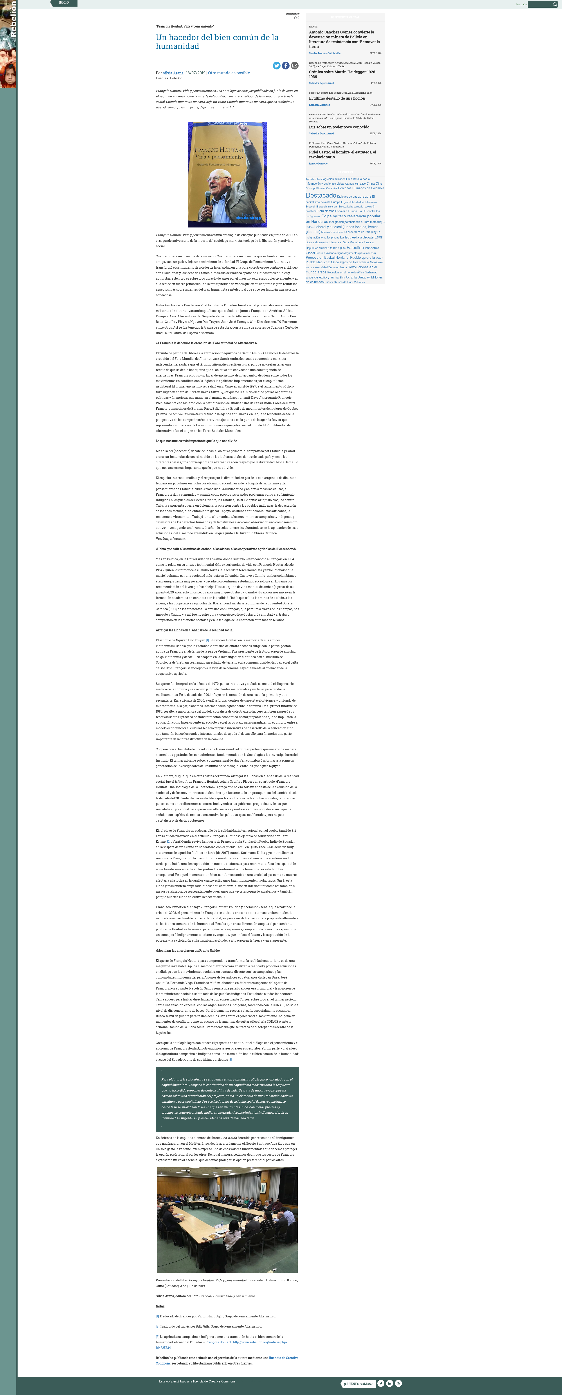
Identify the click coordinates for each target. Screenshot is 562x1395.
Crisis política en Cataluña (321, 188)
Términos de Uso (249, 1381)
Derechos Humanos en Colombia (361, 188)
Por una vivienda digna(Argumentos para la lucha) (346, 253)
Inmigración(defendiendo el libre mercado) (355, 222)
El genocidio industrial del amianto (359, 202)
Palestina (355, 247)
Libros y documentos (317, 242)
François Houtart (219, 1342)
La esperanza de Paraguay (360, 232)
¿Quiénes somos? (358, 1384)
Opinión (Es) (337, 248)
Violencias (359, 282)
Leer (378, 237)
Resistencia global (345, 17)
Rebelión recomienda (334, 267)
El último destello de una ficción (337, 98)
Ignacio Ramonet (318, 163)
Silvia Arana (173, 73)
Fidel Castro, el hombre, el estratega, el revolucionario (342, 154)
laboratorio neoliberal (332, 232)
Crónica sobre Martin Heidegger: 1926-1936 (343, 74)
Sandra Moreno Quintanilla (324, 53)
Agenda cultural (314, 179)
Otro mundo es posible (229, 72)
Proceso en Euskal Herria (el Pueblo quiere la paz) (344, 257)
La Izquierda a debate (357, 237)
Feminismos (325, 210)
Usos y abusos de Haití (338, 282)
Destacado (321, 194)
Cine (379, 183)
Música (323, 248)
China (371, 183)
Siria (342, 277)
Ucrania (351, 277)
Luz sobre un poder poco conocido (339, 126)
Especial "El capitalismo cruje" (322, 206)
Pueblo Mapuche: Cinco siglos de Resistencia (337, 262)
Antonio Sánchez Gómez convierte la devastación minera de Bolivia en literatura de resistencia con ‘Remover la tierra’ (344, 39)
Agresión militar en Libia (337, 179)
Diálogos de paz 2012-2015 (354, 196)
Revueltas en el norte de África (345, 272)
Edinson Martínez (319, 104)
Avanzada (521, 4)
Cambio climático (355, 184)
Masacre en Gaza (339, 242)
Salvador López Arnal (321, 83)
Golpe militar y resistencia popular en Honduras (343, 218)
